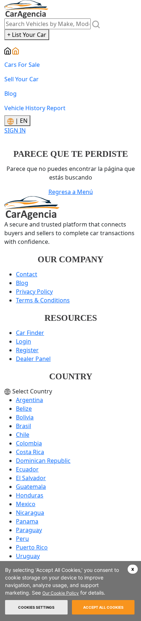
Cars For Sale (22, 65)
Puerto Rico (32, 547)
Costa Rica (30, 452)
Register (27, 350)
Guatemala (31, 487)
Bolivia (25, 417)
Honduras (29, 495)
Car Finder (30, 333)
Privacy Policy (34, 292)
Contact (26, 274)
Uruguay (28, 556)
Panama (27, 521)
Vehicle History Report (34, 108)
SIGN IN (15, 130)
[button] (133, 569)
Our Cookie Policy (60, 593)
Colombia (29, 443)
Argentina (29, 400)
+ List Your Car (26, 35)
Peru (22, 539)
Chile (22, 435)
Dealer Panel (33, 359)
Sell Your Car (21, 79)
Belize (24, 409)
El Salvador (31, 478)
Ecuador (27, 469)
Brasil (23, 426)
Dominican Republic (43, 461)
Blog (10, 94)
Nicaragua (30, 513)
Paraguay (29, 530)
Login (23, 341)
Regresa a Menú (70, 192)
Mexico (25, 504)
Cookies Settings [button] (36, 607)
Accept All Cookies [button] (103, 607)
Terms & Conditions (43, 300)
